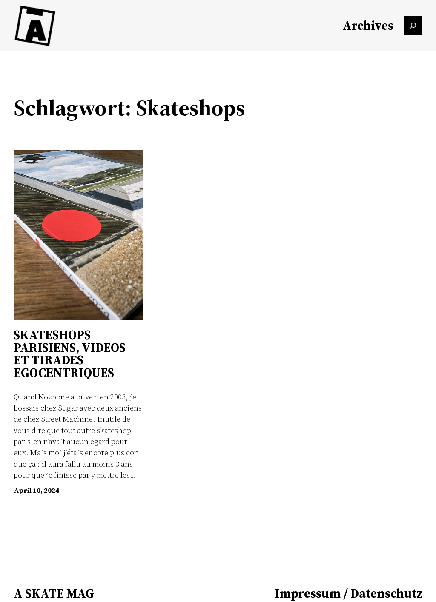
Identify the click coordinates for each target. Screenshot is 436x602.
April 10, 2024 (36, 490)
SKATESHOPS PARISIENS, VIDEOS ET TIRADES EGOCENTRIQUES (70, 353)
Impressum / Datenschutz (348, 593)
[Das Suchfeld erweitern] (413, 25)
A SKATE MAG (54, 593)
